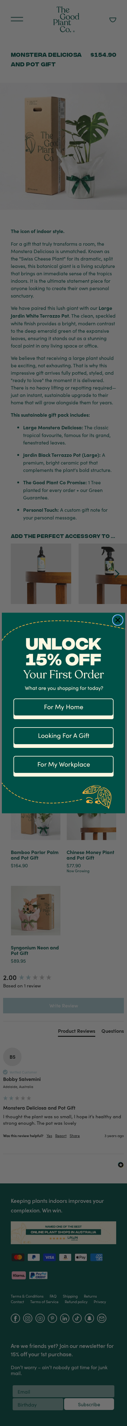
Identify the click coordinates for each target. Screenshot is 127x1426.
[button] (63, 706)
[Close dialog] (118, 620)
